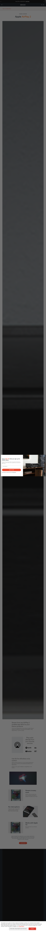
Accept (32, 928)
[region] (23, 926)
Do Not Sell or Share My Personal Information (18, 928)
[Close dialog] (44, 456)
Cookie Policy (21, 926)
